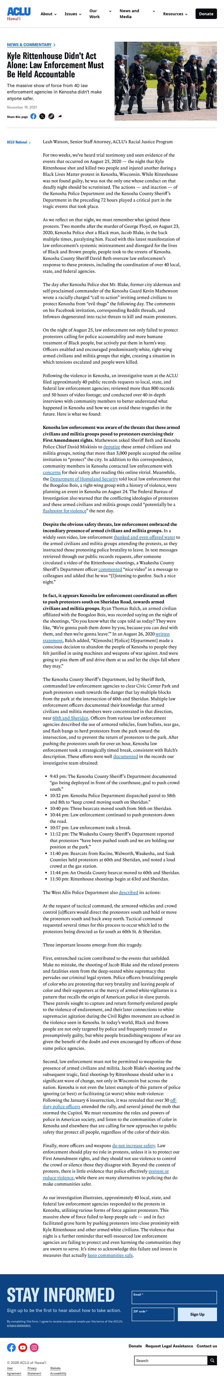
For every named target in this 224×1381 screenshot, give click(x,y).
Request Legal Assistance (169, 1345)
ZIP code (140, 1311)
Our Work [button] (94, 13)
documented (125, 756)
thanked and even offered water (144, 537)
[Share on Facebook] (33, 118)
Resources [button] (173, 13)
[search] (212, 1360)
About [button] (46, 13)
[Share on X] (42, 118)
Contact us (207, 1345)
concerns (52, 472)
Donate (206, 13)
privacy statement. (19, 1325)
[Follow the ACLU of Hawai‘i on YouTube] (22, 1348)
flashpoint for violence (64, 510)
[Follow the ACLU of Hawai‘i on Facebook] (11, 1348)
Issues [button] (71, 13)
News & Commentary (29, 44)
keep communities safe (110, 1255)
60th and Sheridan (70, 718)
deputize (111, 446)
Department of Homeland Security (84, 479)
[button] (51, 117)
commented (110, 569)
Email (138, 1294)
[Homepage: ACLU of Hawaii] (22, 13)
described (128, 892)
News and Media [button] (129, 13)
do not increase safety (133, 1145)
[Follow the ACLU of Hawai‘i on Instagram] (34, 1348)
